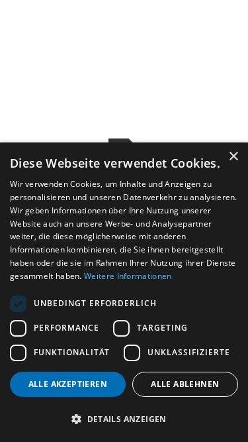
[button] (124, 419)
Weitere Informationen (127, 276)
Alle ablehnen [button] (185, 384)
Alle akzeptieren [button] (67, 384)
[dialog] (124, 292)
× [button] (233, 157)
